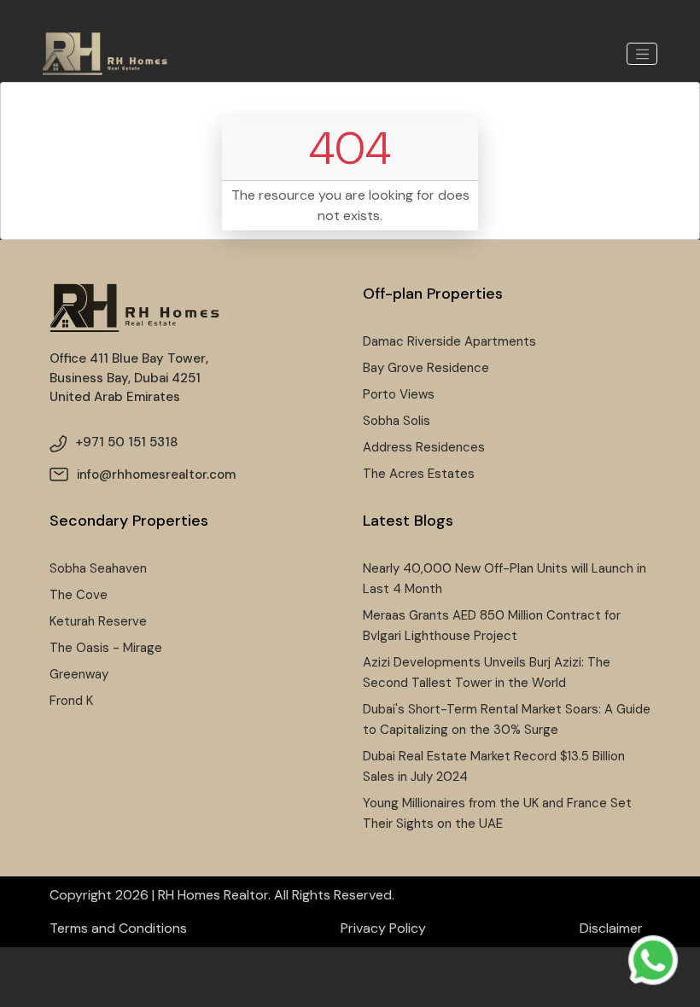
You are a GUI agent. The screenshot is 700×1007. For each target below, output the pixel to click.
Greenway (79, 674)
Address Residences (424, 447)
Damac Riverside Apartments (449, 341)
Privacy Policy (383, 928)
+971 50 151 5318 (126, 442)
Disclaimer (611, 928)
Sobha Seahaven (98, 568)
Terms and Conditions (118, 928)
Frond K (71, 700)
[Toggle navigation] (642, 54)
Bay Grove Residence (426, 367)
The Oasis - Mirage (106, 647)
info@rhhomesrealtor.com (156, 474)
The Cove (79, 594)
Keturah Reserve (98, 621)
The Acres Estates (419, 473)
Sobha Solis (396, 420)
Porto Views (399, 394)
